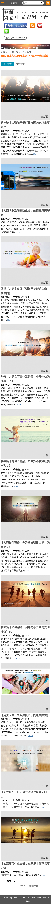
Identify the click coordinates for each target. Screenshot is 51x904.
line (6, 31)
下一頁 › (23, 885)
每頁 (9, 881)
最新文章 (20, 64)
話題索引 (15, 3)
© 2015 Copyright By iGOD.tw (15, 897)
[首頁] (25, 14)
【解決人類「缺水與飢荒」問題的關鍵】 (25, 715)
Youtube (39, 25)
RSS (32, 25)
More (35, 154)
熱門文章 (7, 64)
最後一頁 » (34, 885)
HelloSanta (25, 901)
